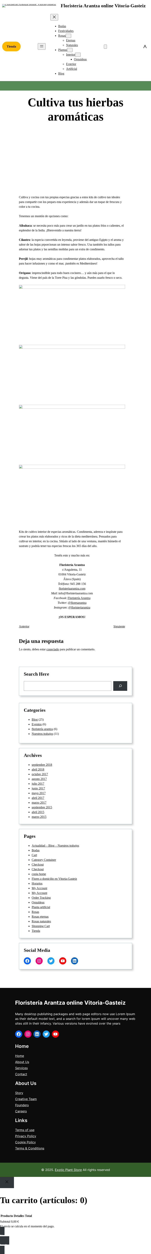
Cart (34, 855)
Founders (22, 1105)
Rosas (35, 912)
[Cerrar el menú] (54, 17)
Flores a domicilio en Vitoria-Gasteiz (54, 878)
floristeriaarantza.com (72, 588)
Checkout (38, 864)
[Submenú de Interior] (78, 55)
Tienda (11, 46)
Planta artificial (41, 907)
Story (19, 1093)
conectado (52, 649)
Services (21, 1068)
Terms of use (24, 1130)
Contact (21, 1074)
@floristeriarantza (79, 607)
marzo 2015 (39, 816)
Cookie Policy (25, 1142)
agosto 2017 (39, 779)
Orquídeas (38, 902)
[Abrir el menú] (42, 46)
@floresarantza (77, 602)
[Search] (120, 686)
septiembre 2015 (42, 807)
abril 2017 (38, 798)
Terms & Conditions (29, 1148)
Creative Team (26, 1099)
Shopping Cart (41, 926)
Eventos (37, 724)
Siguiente (119, 626)
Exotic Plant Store (68, 1170)
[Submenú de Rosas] (68, 36)
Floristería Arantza (79, 598)
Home (19, 1056)
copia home (39, 874)
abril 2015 (38, 812)
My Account (39, 888)
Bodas (36, 850)
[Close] (7, 1182)
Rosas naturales (41, 921)
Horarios (37, 883)
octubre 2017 (40, 774)
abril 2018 (38, 769)
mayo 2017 (39, 793)
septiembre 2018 (42, 764)
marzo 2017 (39, 802)
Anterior (24, 626)
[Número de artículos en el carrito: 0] (105, 47)
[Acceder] (145, 46)
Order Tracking (41, 897)
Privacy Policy (25, 1136)
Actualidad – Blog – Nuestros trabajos (55, 845)
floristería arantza (42, 729)
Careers (21, 1111)
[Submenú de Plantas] (70, 50)
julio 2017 (38, 783)
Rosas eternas (40, 916)
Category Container (44, 859)
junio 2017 (38, 788)
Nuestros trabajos (42, 733)
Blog (105, 130)
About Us (22, 1062)
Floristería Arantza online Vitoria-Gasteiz (103, 5)
